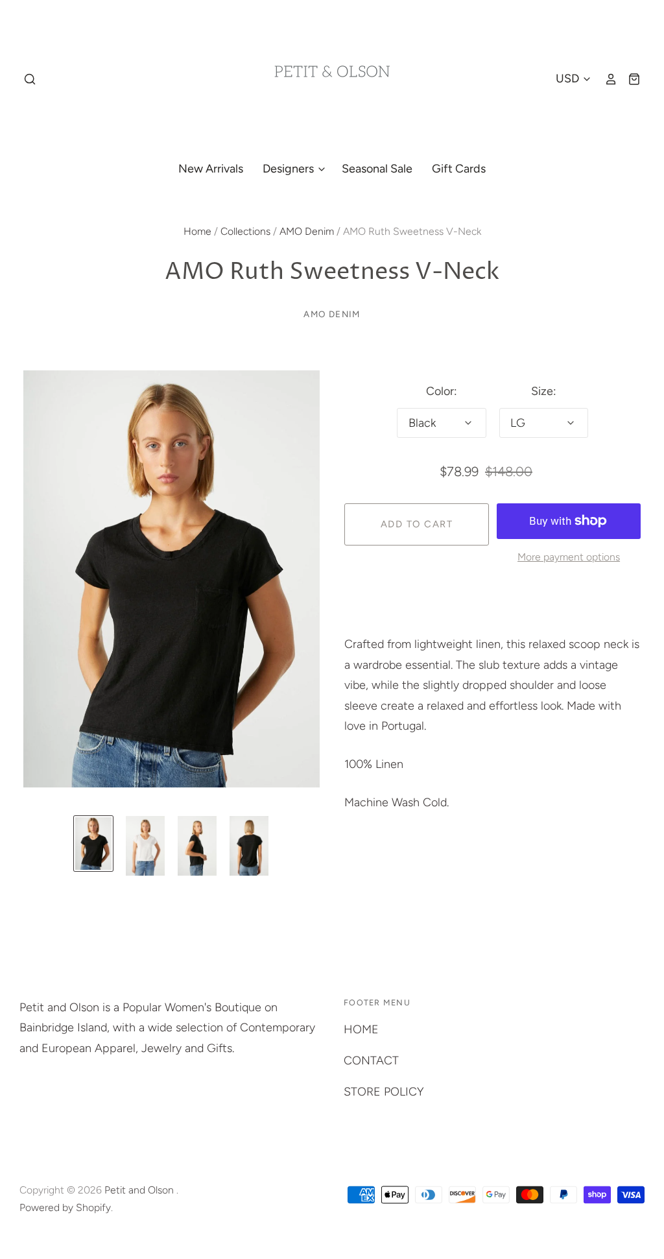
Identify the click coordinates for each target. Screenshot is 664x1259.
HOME (361, 1029)
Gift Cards (459, 169)
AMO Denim (306, 231)
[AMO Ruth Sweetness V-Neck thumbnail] (93, 843)
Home (197, 231)
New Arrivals (210, 169)
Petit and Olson (140, 1190)
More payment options (568, 557)
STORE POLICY (384, 1092)
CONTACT (371, 1060)
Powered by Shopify (65, 1207)
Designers (289, 169)
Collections (245, 231)
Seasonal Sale (377, 169)
